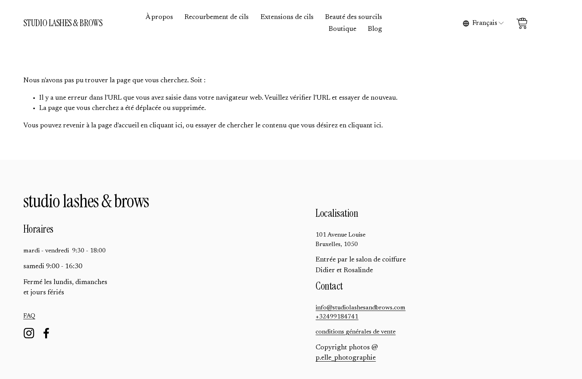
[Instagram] (28, 333)
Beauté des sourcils (353, 17)
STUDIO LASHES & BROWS (62, 23)
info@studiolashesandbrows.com (360, 308)
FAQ (29, 316)
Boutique (342, 29)
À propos (159, 17)
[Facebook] (46, 333)
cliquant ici (166, 125)
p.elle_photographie (346, 358)
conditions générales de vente (356, 332)
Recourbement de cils (216, 17)
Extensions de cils (287, 17)
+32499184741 (337, 317)
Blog (375, 29)
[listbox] (484, 23)
